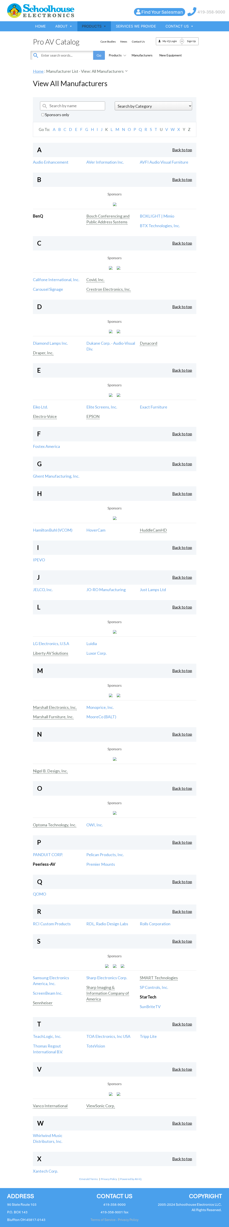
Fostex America (46, 446)
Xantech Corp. (45, 1171)
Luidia (91, 643)
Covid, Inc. (95, 279)
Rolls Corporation (155, 923)
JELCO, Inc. (43, 589)
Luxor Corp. (96, 653)
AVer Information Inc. (105, 162)
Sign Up (191, 41)
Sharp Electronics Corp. (106, 977)
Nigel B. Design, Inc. (50, 770)
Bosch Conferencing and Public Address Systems (107, 219)
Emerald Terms (88, 1179)
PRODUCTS (92, 26)
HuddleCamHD (153, 530)
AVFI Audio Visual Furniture (164, 162)
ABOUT (61, 26)
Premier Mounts (100, 864)
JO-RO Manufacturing (106, 589)
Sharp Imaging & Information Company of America (107, 993)
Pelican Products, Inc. (105, 854)
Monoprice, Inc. (100, 707)
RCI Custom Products (52, 923)
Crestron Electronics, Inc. (108, 289)
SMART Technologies (159, 977)
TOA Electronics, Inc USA (108, 1036)
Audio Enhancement (50, 162)
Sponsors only (56, 114)
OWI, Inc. (94, 824)
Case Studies (108, 41)
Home (38, 71)
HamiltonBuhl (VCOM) (52, 530)
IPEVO (39, 559)
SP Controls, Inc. (154, 987)
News (123, 41)
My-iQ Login (170, 41)
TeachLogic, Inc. (47, 1036)
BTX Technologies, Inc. (160, 225)
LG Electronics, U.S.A (51, 643)
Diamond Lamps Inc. (50, 343)
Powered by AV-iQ (131, 1179)
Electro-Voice (45, 416)
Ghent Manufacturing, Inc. (56, 476)
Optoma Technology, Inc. (54, 824)
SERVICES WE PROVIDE (136, 26)
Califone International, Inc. (56, 279)
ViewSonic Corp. (100, 1105)
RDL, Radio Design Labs (107, 923)
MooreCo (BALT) (101, 716)
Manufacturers (142, 55)
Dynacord (148, 343)
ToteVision (95, 1045)
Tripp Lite (148, 1036)
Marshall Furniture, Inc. (53, 716)
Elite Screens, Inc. (101, 406)
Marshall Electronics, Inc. (55, 707)
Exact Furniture (153, 406)
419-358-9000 (211, 12)
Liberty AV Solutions (50, 653)
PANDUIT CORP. (48, 854)
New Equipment (170, 55)
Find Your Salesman (162, 12)
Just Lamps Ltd (153, 589)
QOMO (39, 893)
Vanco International (50, 1105)
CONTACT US (177, 26)
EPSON (93, 416)
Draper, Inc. (43, 352)
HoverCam (95, 530)
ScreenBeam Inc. (47, 993)
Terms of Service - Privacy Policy (114, 1220)
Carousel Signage (48, 289)
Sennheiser (43, 1002)
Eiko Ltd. (40, 406)
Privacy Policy (109, 1179)
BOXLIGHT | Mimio (157, 216)
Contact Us (138, 41)
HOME (40, 26)
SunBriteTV (150, 1006)
